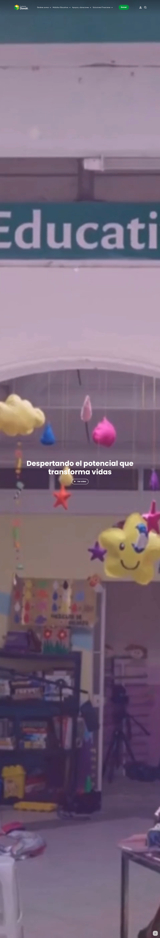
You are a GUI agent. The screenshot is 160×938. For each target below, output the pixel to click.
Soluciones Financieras (102, 7)
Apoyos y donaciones (80, 7)
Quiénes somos (43, 7)
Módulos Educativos (61, 7)
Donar (124, 7)
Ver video (81, 481)
